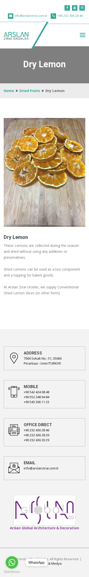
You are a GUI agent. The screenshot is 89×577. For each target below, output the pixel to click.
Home (9, 90)
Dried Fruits (30, 90)
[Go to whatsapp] (12, 562)
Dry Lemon (16, 237)
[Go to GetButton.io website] (12, 572)
